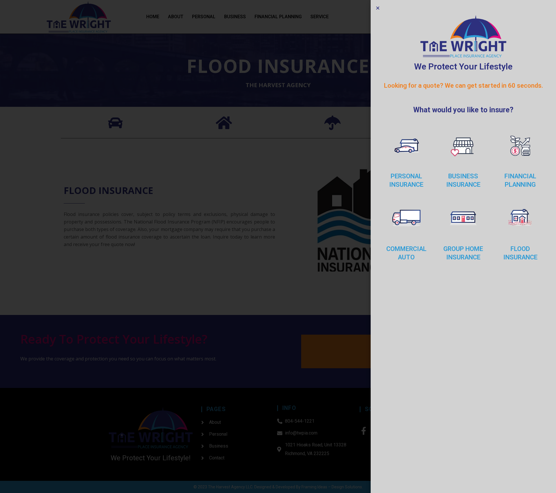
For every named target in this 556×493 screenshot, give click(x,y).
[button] (378, 8)
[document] (278, 246)
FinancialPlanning (520, 180)
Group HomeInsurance (463, 253)
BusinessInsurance (463, 180)
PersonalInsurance (406, 180)
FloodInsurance (520, 253)
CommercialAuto (406, 253)
